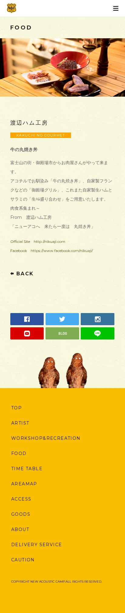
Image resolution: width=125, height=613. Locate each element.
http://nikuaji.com (49, 241)
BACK (25, 274)
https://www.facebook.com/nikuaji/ (62, 250)
